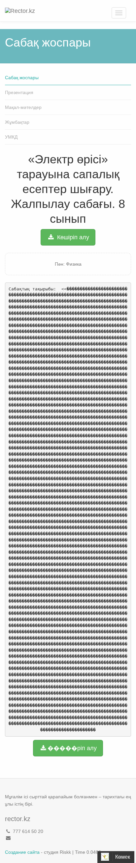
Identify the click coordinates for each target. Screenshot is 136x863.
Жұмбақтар (17, 122)
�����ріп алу (72, 748)
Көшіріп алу (72, 237)
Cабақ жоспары (22, 77)
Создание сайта (22, 852)
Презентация (19, 92)
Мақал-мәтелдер (23, 107)
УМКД (11, 137)
